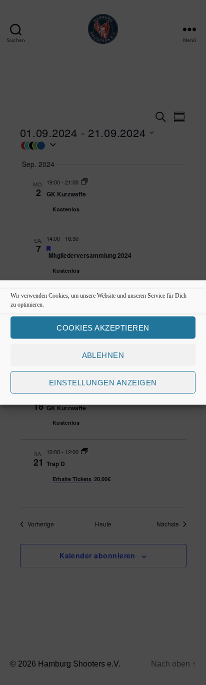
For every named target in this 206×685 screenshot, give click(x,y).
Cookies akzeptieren (103, 327)
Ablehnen (103, 354)
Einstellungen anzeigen (103, 382)
